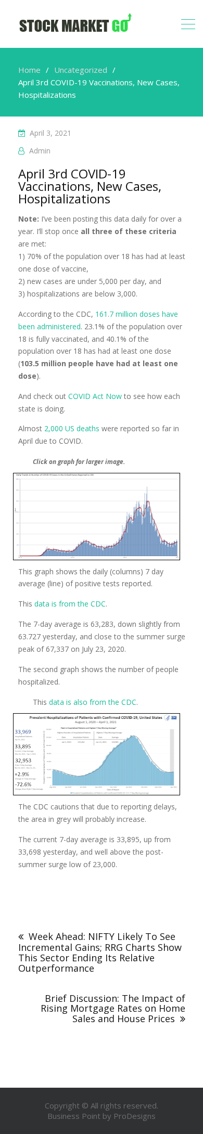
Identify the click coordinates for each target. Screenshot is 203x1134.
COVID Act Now (95, 396)
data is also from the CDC (92, 702)
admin (39, 151)
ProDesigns (134, 1116)
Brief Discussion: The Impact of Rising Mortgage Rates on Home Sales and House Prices (113, 1008)
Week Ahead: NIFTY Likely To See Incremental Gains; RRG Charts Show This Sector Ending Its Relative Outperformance (100, 952)
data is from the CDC (70, 604)
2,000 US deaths (71, 428)
